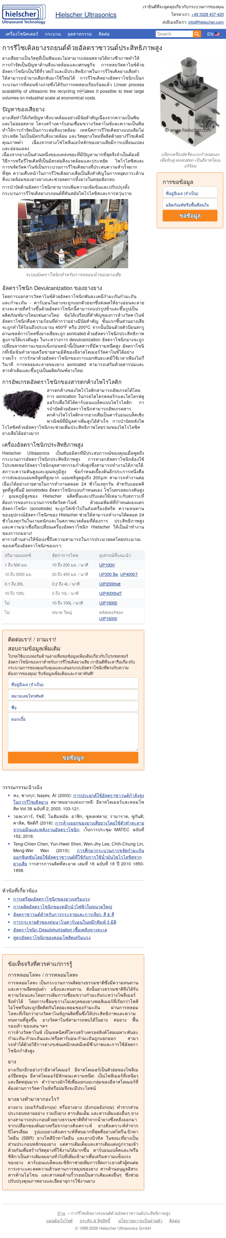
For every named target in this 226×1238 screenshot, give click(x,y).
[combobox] (174, 34)
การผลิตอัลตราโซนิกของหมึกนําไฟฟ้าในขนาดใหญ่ (62, 906)
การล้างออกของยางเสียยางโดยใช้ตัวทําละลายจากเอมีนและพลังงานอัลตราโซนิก (78, 826)
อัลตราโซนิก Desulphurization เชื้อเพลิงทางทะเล (60, 930)
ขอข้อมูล (190, 216)
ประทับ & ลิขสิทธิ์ (95, 1220)
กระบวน (53, 34)
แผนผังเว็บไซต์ (59, 1220)
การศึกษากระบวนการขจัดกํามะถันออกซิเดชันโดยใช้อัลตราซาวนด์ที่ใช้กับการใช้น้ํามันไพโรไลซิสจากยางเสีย (78, 857)
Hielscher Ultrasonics (86, 14)
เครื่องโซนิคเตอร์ (22, 34)
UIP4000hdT (110, 593)
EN (210, 34)
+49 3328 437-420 (207, 14)
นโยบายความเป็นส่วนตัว (140, 1220)
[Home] (23, 13)
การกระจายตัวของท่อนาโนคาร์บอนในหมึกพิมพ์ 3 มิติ (64, 922)
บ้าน (61, 1213)
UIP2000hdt (109, 584)
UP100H (107, 565)
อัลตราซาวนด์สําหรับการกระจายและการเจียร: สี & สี (63, 914)
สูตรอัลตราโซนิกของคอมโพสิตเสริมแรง (52, 937)
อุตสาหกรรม (80, 34)
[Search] (197, 33)
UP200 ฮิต (108, 574)
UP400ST (129, 574)
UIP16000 (108, 603)
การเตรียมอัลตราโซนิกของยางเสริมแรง (51, 899)
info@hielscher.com (206, 22)
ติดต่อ (104, 34)
